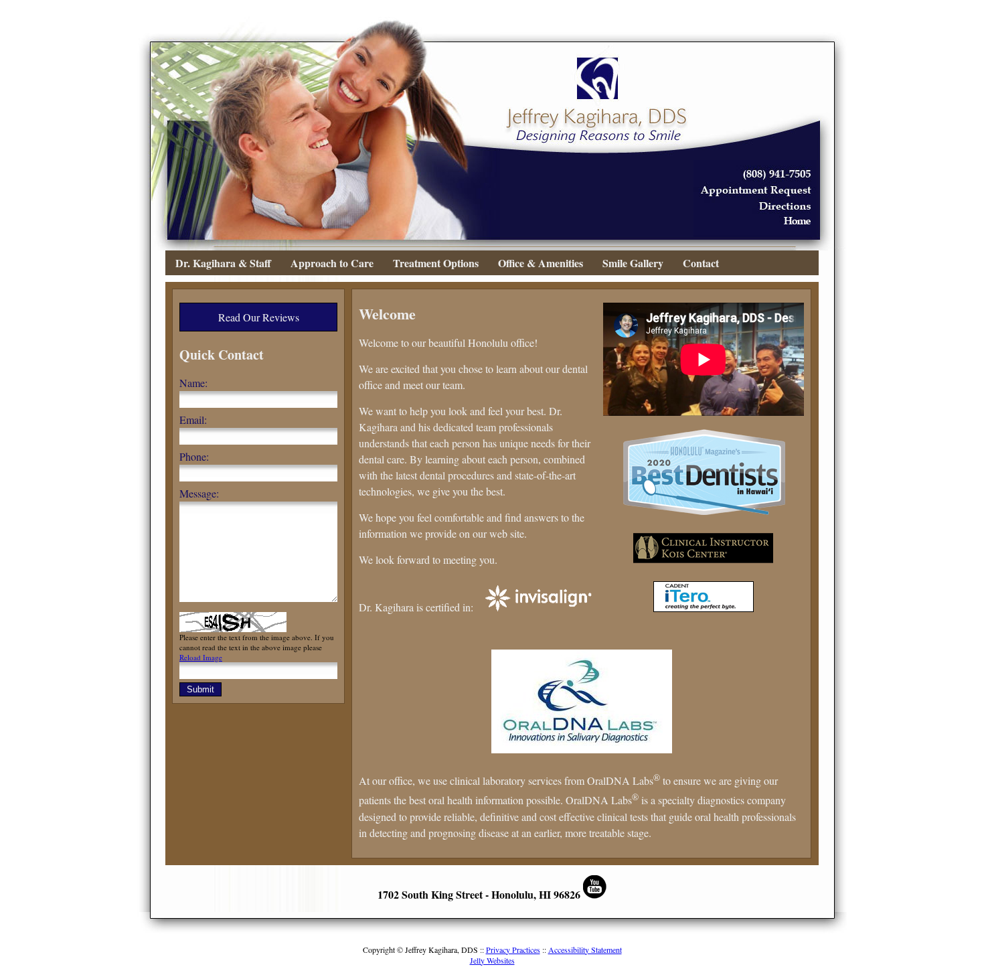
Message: (199, 493)
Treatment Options (436, 263)
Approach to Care (332, 263)
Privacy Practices (513, 949)
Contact (701, 263)
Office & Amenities (540, 263)
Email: (193, 419)
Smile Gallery (632, 263)
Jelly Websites (492, 960)
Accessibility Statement (585, 949)
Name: (193, 383)
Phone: (194, 456)
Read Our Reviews (258, 317)
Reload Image (200, 657)
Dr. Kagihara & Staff (223, 263)
